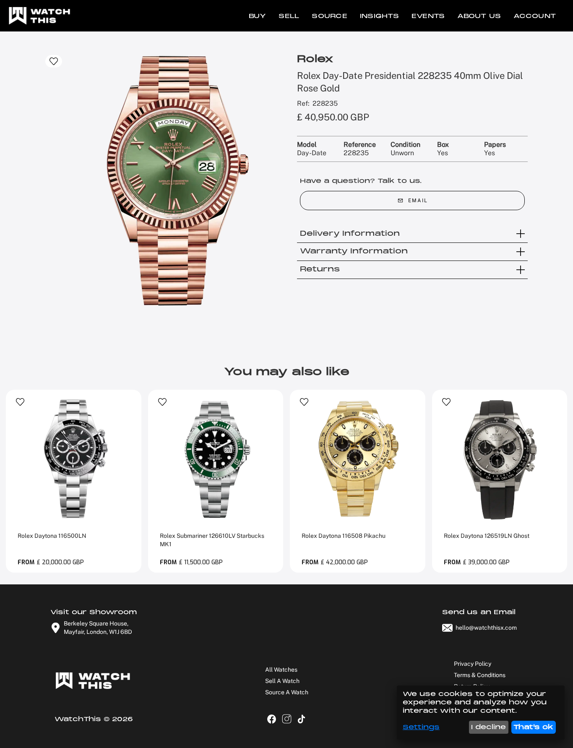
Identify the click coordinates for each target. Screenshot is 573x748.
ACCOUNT (534, 16)
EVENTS (428, 16)
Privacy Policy (472, 663)
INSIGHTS (379, 16)
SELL (289, 16)
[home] (38, 16)
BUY (257, 16)
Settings (421, 727)
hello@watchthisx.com (486, 627)
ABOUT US (479, 16)
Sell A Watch (282, 681)
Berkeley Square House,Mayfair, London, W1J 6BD (98, 627)
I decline (488, 727)
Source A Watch (286, 692)
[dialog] (481, 712)
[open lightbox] (171, 181)
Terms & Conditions (479, 675)
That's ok (533, 727)
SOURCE (329, 16)
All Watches (281, 669)
